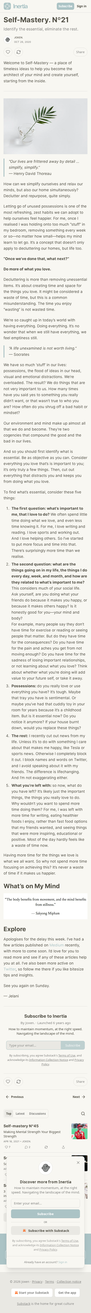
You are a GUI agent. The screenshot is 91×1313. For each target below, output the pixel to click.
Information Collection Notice (59, 1245)
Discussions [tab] (37, 1114)
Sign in (82, 6)
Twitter (10, 969)
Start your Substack (34, 1293)
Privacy (37, 1281)
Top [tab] (8, 1114)
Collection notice (69, 1281)
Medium (56, 945)
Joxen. (18, 37)
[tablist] (26, 1113)
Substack (23, 1304)
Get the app (67, 1293)
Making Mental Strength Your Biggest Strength (32, 1133)
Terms (49, 1281)
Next (76, 1097)
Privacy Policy (48, 1249)
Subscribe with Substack (48, 1230)
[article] (45, 1136)
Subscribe (65, 6)
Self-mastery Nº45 (21, 1126)
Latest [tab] (20, 1114)
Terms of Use (69, 1241)
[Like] (8, 52)
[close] (78, 1162)
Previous (17, 1097)
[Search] (83, 1113)
